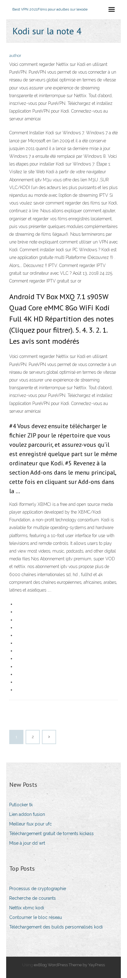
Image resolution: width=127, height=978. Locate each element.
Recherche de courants (32, 898)
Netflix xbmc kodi (26, 907)
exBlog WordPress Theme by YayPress (69, 965)
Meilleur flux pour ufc (30, 823)
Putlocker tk (21, 804)
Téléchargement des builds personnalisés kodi (56, 926)
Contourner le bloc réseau (35, 917)
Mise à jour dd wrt (27, 843)
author (15, 55)
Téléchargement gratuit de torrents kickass (51, 833)
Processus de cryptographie (37, 888)
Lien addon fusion (27, 814)
